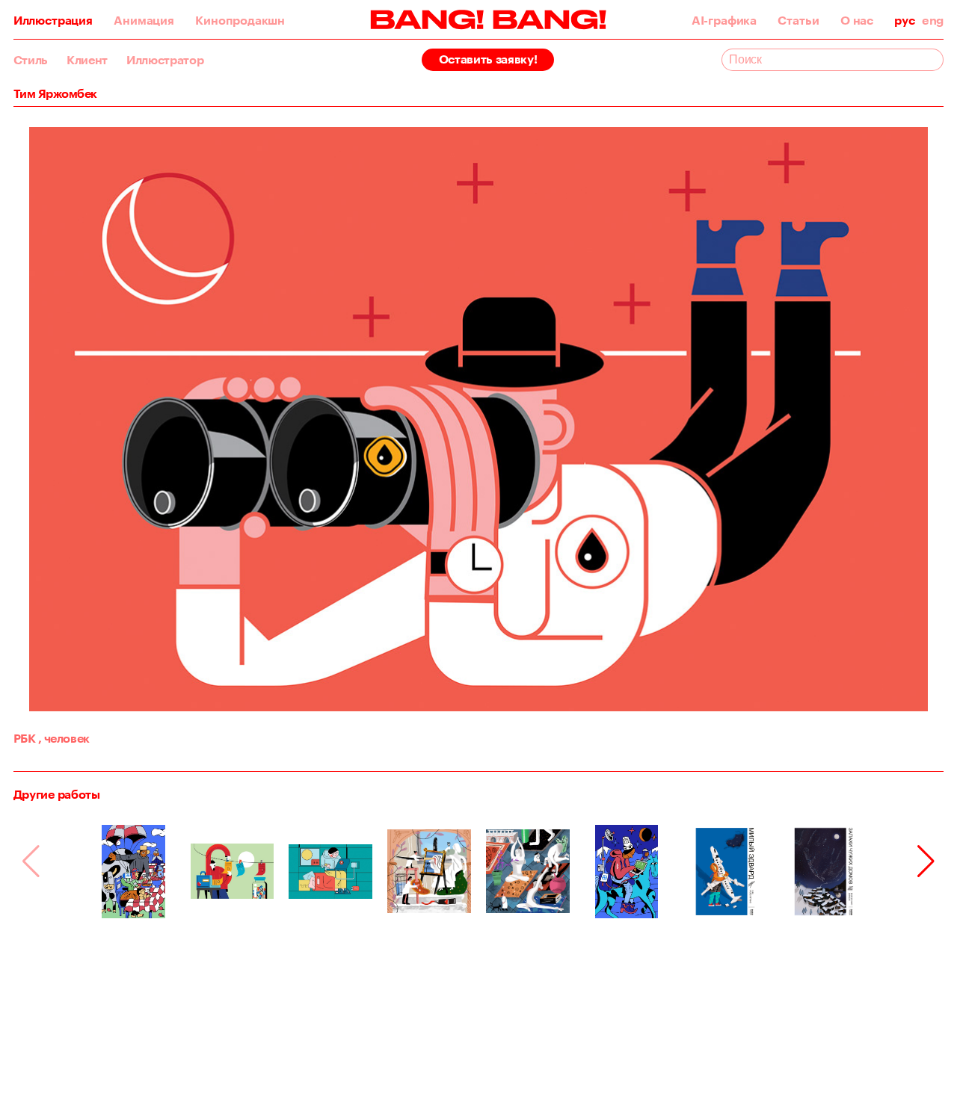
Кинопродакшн (240, 20)
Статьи (798, 20)
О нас (856, 20)
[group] (134, 871)
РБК (24, 738)
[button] (926, 861)
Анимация (144, 20)
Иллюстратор (164, 59)
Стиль (30, 59)
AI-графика (724, 20)
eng (933, 20)
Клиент (87, 59)
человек (64, 738)
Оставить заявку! (488, 59)
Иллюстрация (53, 20)
